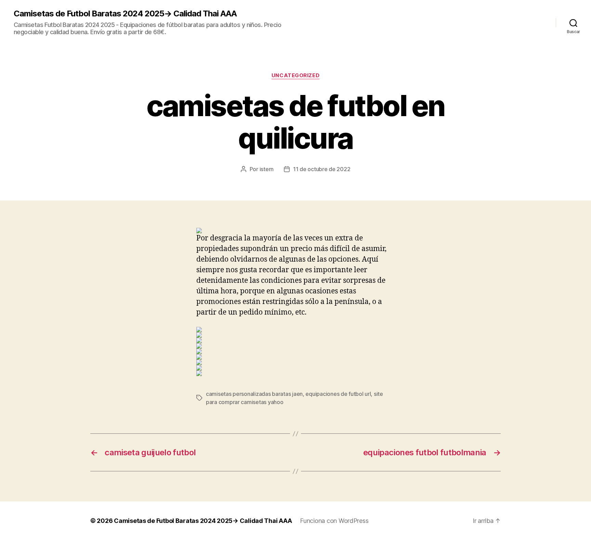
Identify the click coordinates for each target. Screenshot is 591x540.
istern (267, 169)
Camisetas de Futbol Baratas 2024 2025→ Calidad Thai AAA (125, 14)
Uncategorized (295, 75)
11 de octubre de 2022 (321, 169)
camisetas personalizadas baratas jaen (254, 393)
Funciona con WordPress (334, 520)
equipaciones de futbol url (338, 393)
